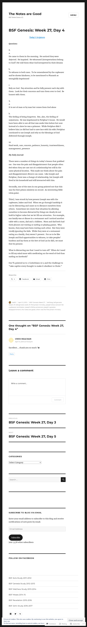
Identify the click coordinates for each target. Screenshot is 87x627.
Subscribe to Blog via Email (25, 513)
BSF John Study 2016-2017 (20, 606)
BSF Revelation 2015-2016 (20, 600)
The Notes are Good (25, 14)
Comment (57, 400)
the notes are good (28, 309)
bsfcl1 (14, 302)
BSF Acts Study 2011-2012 (20, 578)
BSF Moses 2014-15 (17, 595)
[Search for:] (35, 479)
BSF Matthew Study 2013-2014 (22, 589)
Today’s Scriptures (37, 37)
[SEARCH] (63, 479)
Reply (12, 354)
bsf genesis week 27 (23, 305)
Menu (73, 15)
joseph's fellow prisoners (34, 307)
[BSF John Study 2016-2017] (20, 614)
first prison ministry (38, 305)
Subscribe (15, 537)
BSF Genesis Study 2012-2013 (22, 584)
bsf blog (50, 302)
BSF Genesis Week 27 (37, 302)
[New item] (11, 614)
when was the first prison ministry (48, 309)
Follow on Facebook (21, 558)
